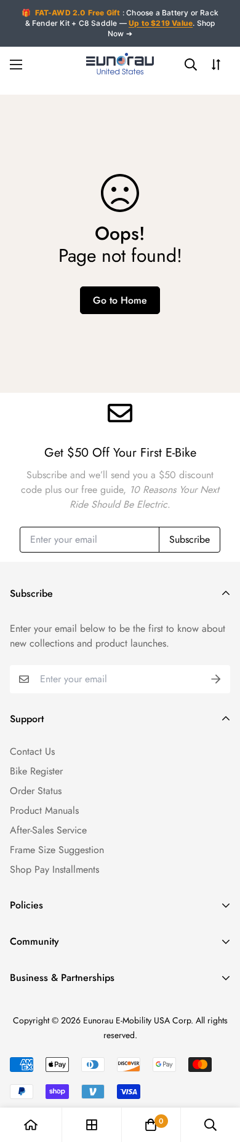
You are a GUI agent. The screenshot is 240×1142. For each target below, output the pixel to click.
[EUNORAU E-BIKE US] (120, 64)
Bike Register (36, 771)
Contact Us (32, 751)
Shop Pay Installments (54, 869)
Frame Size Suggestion (57, 850)
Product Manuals (44, 810)
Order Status (36, 791)
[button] (151, 1125)
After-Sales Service (48, 830)
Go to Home (120, 300)
